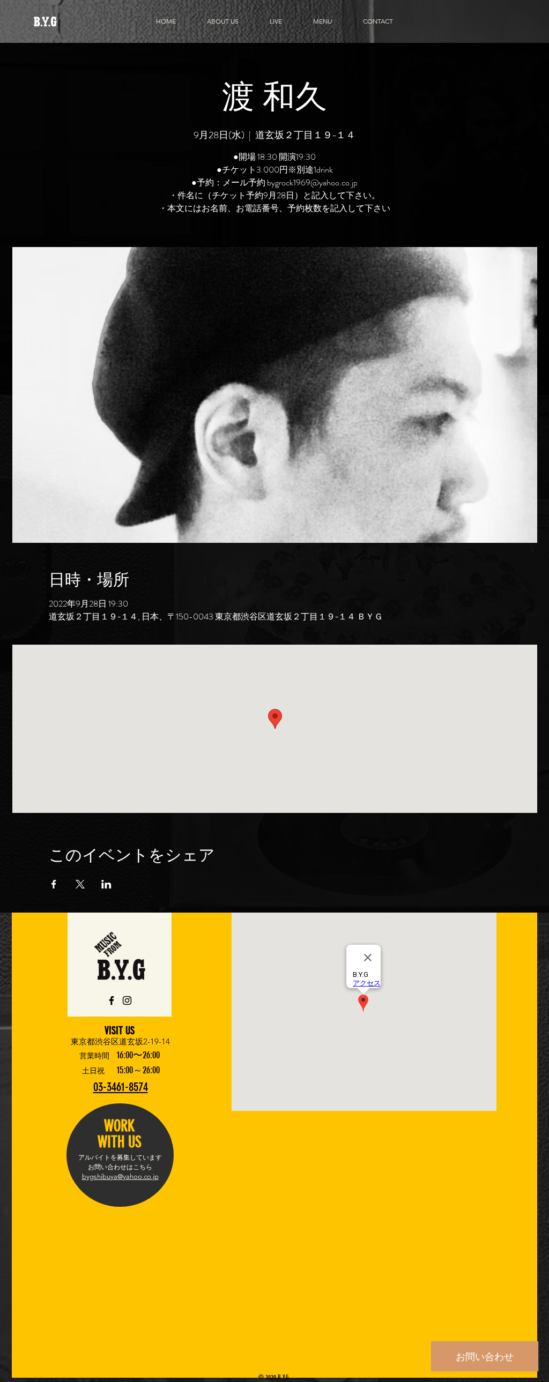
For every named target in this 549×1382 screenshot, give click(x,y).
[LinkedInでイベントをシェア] (106, 884)
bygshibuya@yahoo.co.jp (120, 1176)
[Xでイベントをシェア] (80, 884)
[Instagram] (127, 1000)
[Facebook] (111, 1000)
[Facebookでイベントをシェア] (54, 884)
